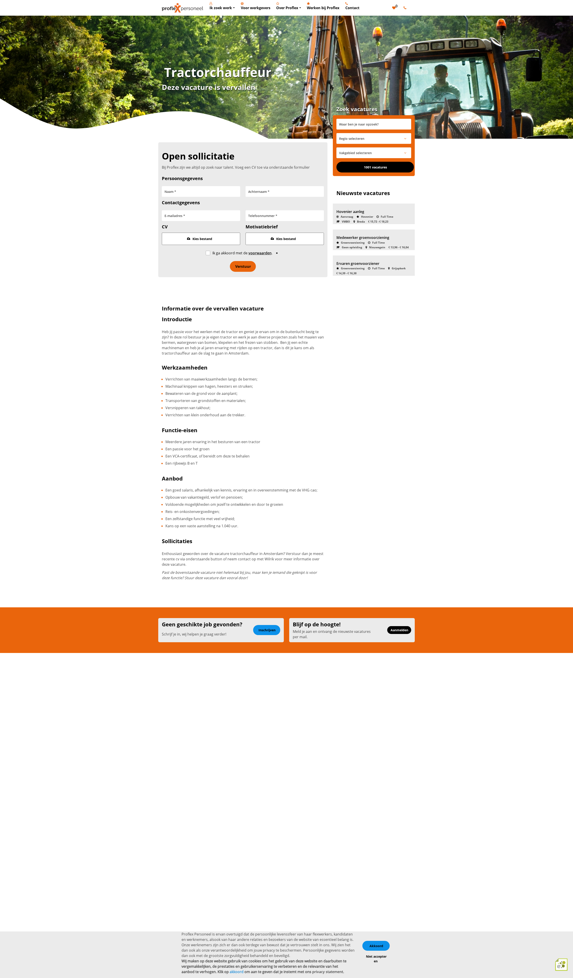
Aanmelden (399, 630)
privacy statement (327, 971)
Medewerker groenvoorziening (362, 237)
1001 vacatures (375, 167)
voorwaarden (260, 253)
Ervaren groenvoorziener (357, 263)
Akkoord (376, 946)
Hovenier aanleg (350, 211)
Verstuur (243, 266)
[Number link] (406, 8)
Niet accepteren (376, 958)
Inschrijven (267, 630)
